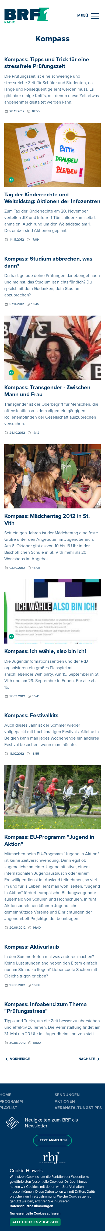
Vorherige (20, 1059)
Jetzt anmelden (52, 1140)
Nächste (87, 1059)
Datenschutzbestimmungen (31, 1206)
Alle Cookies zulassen (35, 1222)
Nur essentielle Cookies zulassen (35, 1213)
